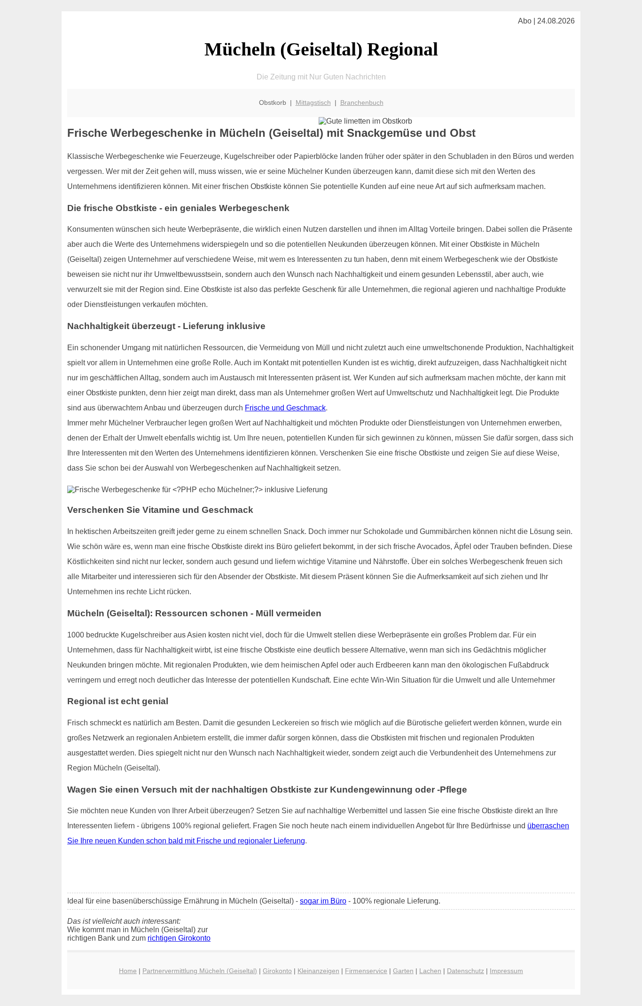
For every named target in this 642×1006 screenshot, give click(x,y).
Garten (403, 971)
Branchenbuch (362, 102)
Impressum (506, 971)
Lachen (430, 971)
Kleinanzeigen (318, 971)
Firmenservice (366, 971)
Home (128, 971)
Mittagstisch (313, 102)
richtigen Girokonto (179, 938)
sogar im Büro (323, 901)
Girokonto (277, 971)
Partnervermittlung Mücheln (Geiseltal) (199, 971)
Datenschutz (465, 971)
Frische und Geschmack (285, 408)
